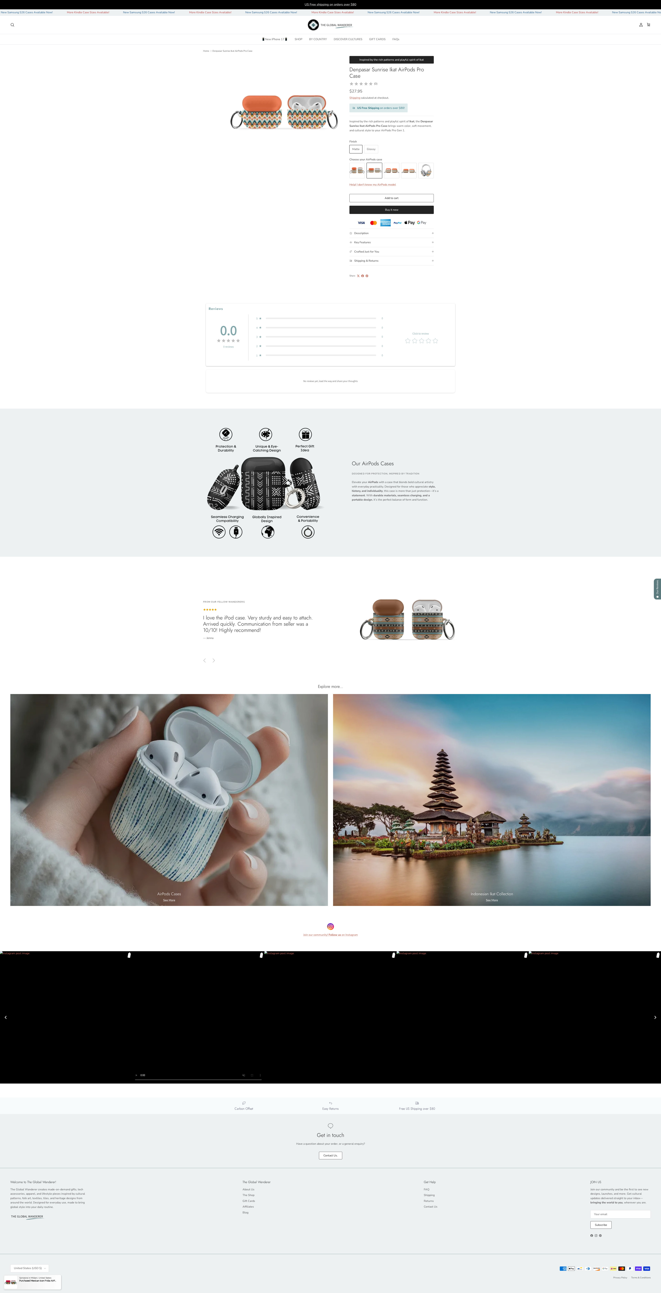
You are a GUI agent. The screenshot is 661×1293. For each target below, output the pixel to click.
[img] (361, 84)
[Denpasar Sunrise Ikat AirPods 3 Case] (391, 170)
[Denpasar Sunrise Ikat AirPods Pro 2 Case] (409, 170)
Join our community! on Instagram (330, 935)
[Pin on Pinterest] (367, 276)
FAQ (426, 1189)
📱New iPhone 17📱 (275, 39)
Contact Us (430, 1207)
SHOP (298, 39)
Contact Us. (330, 1155)
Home (206, 50)
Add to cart (391, 198)
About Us (248, 1189)
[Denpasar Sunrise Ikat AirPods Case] (357, 170)
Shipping (354, 98)
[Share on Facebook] (362, 276)
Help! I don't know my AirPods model (372, 185)
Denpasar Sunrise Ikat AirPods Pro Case (232, 50)
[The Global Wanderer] (330, 25)
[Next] (655, 1017)
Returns (429, 1201)
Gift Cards (249, 1201)
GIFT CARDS (377, 39)
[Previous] (6, 1017)
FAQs (395, 39)
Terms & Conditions (641, 1277)
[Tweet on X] (358, 276)
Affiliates (248, 1207)
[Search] (12, 25)
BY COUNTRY (318, 39)
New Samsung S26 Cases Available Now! (44, 12)
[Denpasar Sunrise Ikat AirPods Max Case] (426, 170)
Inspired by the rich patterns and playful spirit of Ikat (391, 60)
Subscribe (601, 1225)
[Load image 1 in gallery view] (284, 113)
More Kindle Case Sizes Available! (105, 12)
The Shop (248, 1195)
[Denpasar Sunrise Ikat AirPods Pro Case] (374, 170)
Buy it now (391, 210)
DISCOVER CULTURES (348, 39)
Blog (245, 1212)
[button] (319, 318)
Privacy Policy (620, 1277)
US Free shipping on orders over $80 (330, 4)
